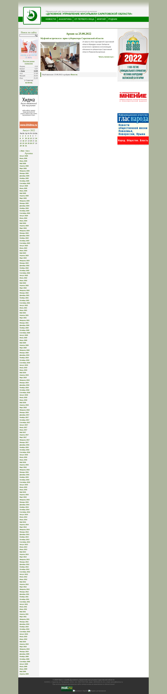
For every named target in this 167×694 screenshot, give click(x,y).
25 (28, 143)
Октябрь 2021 (24, 300)
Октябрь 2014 (24, 509)
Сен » (28, 151)
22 (21, 143)
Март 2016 (23, 467)
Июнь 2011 (23, 609)
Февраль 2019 (24, 380)
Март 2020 (23, 347)
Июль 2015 (23, 487)
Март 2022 (23, 288)
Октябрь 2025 (24, 181)
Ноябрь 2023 (24, 238)
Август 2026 (24, 156)
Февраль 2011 (24, 619)
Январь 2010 (24, 651)
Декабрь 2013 (24, 534)
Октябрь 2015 (24, 480)
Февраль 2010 (24, 649)
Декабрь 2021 (24, 295)
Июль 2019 (23, 367)
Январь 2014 (24, 532)
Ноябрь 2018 (24, 387)
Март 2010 (23, 646)
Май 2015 (23, 492)
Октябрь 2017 (24, 420)
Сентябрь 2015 (25, 482)
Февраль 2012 (24, 589)
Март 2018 (23, 407)
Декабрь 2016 (24, 445)
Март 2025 (23, 198)
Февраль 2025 (24, 201)
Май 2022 (23, 283)
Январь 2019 (24, 382)
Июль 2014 (23, 517)
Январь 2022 (24, 293)
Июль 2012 (23, 577)
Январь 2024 (24, 233)
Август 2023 (24, 245)
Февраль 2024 (24, 230)
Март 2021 (23, 318)
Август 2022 (24, 275)
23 (23, 143)
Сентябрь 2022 (25, 273)
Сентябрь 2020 (25, 333)
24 (26, 143)
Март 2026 (23, 168)
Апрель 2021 (24, 315)
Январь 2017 (24, 442)
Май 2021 (23, 313)
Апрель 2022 (24, 285)
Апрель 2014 (24, 524)
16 (23, 141)
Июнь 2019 (23, 370)
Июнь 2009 (23, 669)
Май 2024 (23, 223)
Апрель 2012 (24, 584)
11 (28, 138)
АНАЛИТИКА (65, 19)
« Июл (22, 151)
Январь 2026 (24, 173)
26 (31, 143)
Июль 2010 (23, 636)
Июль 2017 (23, 427)
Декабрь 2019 (24, 355)
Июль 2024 (23, 218)
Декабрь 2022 (24, 265)
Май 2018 (23, 402)
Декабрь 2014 (24, 504)
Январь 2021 (24, 323)
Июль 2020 (23, 337)
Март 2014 (23, 527)
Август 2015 (24, 485)
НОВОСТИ (51, 19)
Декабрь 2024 (24, 206)
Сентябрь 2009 (25, 661)
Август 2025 (24, 186)
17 (26, 141)
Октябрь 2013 (24, 539)
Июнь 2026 (23, 161)
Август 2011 (24, 604)
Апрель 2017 (24, 435)
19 (31, 141)
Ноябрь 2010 (24, 626)
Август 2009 (24, 664)
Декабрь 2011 (24, 594)
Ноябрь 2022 (24, 268)
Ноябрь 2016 (24, 447)
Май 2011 (23, 611)
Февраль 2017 (24, 440)
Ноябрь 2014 (24, 507)
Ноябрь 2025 (24, 178)
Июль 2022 (23, 278)
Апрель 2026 (24, 166)
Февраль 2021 (24, 320)
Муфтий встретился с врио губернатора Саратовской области (71, 38)
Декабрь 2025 (24, 176)
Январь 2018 (24, 412)
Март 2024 (23, 228)
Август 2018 (24, 395)
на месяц (28, 83)
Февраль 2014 (24, 529)
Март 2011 (23, 616)
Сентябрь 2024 (25, 213)
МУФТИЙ (101, 19)
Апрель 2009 (24, 674)
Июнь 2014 (23, 519)
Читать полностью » (106, 57)
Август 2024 (24, 215)
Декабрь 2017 (24, 415)
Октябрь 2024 (24, 210)
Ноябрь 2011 (24, 596)
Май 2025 (23, 193)
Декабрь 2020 (24, 325)
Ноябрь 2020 (24, 328)
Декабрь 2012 (24, 564)
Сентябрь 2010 (25, 631)
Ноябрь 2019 (24, 357)
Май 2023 (23, 253)
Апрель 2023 (24, 255)
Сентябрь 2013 (25, 542)
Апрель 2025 (24, 196)
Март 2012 (23, 587)
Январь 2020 (24, 352)
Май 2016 (23, 462)
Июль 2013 (23, 547)
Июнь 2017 (23, 430)
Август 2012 (24, 574)
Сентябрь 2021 (25, 303)
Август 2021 (24, 305)
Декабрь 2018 (24, 385)
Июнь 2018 (23, 400)
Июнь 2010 (23, 639)
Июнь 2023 (23, 250)
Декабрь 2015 (24, 474)
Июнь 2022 (23, 280)
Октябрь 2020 (24, 330)
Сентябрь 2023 (25, 243)
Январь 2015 (24, 502)
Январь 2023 (24, 263)
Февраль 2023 (24, 260)
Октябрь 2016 (24, 450)
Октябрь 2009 (24, 659)
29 (21, 146)
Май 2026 (23, 163)
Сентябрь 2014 (25, 512)
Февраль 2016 (24, 470)
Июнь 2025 (23, 191)
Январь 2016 (24, 472)
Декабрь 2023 (24, 235)
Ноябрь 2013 (24, 537)
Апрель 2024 (24, 225)
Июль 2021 (23, 308)
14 (36, 138)
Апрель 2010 (24, 644)
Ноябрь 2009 (24, 656)
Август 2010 (24, 634)
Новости (74, 75)
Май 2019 (23, 372)
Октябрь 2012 (24, 569)
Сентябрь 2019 (25, 362)
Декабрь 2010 (24, 624)
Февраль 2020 (24, 350)
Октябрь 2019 (24, 360)
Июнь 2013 (23, 549)
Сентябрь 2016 (25, 452)
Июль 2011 (23, 607)
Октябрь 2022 (24, 270)
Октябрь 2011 (24, 599)
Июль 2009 (23, 666)
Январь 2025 (24, 203)
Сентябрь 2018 (25, 392)
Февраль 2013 (24, 559)
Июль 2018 (23, 397)
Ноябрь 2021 (24, 298)
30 (23, 146)
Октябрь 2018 (24, 390)
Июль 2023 (23, 248)
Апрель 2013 (24, 554)
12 (31, 138)
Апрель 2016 (24, 465)
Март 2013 (23, 557)
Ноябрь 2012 (24, 567)
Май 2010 (23, 641)
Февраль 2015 (24, 499)
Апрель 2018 (24, 405)
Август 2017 (24, 425)
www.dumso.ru (99, 684)
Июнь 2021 (23, 310)
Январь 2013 (24, 562)
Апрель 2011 (24, 614)
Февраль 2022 (24, 290)
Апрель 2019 (24, 375)
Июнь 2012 (23, 579)
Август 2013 (24, 544)
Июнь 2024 (23, 221)
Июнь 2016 (23, 460)
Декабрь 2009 (24, 654)
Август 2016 (24, 455)
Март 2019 (23, 377)
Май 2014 (23, 522)
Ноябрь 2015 (24, 477)
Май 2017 (23, 432)
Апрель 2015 (24, 494)
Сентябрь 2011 (25, 602)
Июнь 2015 (23, 489)
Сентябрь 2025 (25, 183)
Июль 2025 (23, 188)
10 (26, 138)
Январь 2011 (24, 622)
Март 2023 (23, 258)
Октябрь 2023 (24, 240)
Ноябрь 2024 (24, 208)
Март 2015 (23, 497)
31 (26, 146)
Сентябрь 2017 (25, 422)
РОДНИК (112, 19)
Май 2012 (23, 582)
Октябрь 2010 (24, 629)
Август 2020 (24, 335)
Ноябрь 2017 (24, 417)
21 (36, 141)
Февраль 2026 (24, 171)
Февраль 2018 (24, 410)
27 (33, 143)
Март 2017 (23, 437)
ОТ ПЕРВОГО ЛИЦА (84, 19)
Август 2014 (24, 514)
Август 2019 (24, 365)
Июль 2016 (23, 457)
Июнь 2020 (23, 340)
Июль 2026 (23, 158)
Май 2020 (23, 343)
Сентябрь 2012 (25, 572)
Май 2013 (23, 552)
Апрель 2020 (24, 345)
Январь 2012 (24, 592)
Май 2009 (23, 671)
